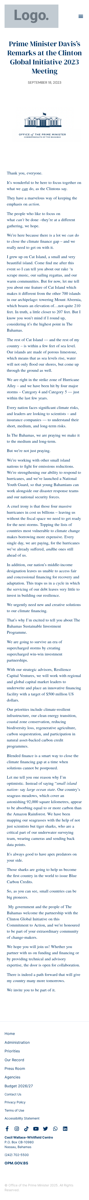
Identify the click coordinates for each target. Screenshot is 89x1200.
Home (10, 1033)
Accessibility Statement (22, 1118)
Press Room (15, 1068)
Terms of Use (14, 1110)
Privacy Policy (15, 1102)
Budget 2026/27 (19, 1086)
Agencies (12, 1077)
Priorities (12, 1051)
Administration (17, 1042)
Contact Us (13, 1094)
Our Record (14, 1060)
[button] (80, 16)
